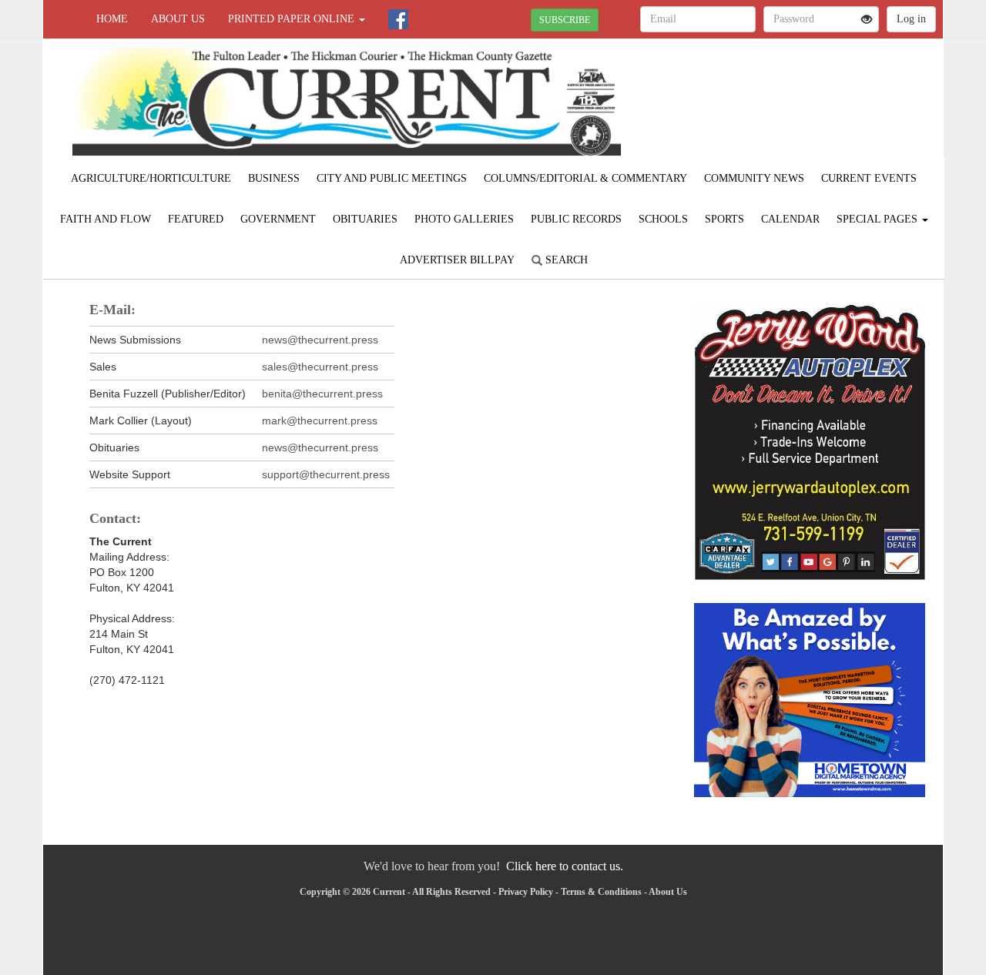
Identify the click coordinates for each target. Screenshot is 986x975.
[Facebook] (398, 19)
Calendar (790, 219)
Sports (724, 219)
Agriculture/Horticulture (151, 178)
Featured (195, 219)
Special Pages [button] (879, 219)
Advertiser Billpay (457, 260)
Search (565, 260)
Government (278, 219)
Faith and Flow (105, 219)
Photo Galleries (464, 219)
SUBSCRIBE (564, 20)
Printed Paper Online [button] (292, 19)
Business (274, 178)
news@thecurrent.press (320, 339)
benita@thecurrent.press (322, 393)
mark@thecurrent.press (319, 420)
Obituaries (365, 219)
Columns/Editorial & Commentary (585, 178)
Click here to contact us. (564, 866)
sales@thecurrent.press (320, 366)
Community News (754, 178)
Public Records (576, 219)
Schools (663, 219)
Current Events (869, 178)
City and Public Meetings (392, 178)
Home (112, 19)
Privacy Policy (525, 891)
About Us (178, 19)
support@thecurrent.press (326, 474)
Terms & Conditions (601, 891)
